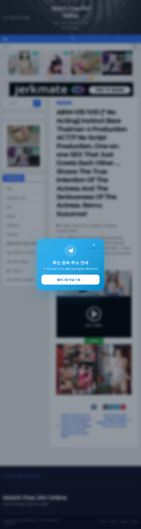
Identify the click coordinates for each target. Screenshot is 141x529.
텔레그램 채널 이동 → (70, 279)
